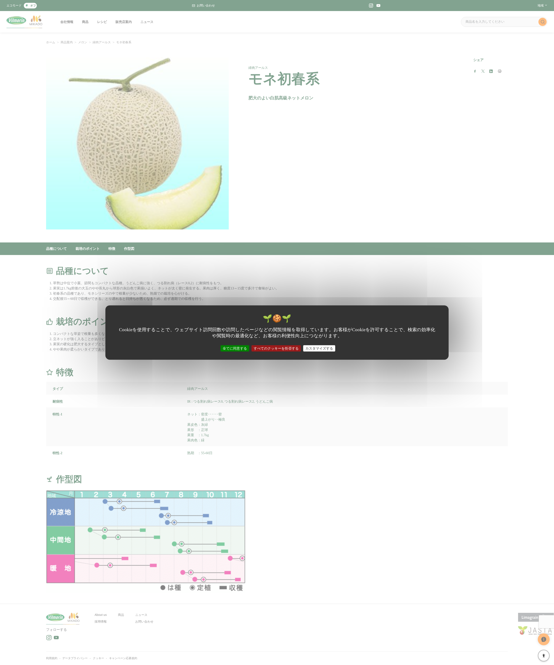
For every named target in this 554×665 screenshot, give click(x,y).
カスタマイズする (319, 348)
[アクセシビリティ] (544, 656)
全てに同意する (235, 348)
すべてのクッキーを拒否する (276, 348)
